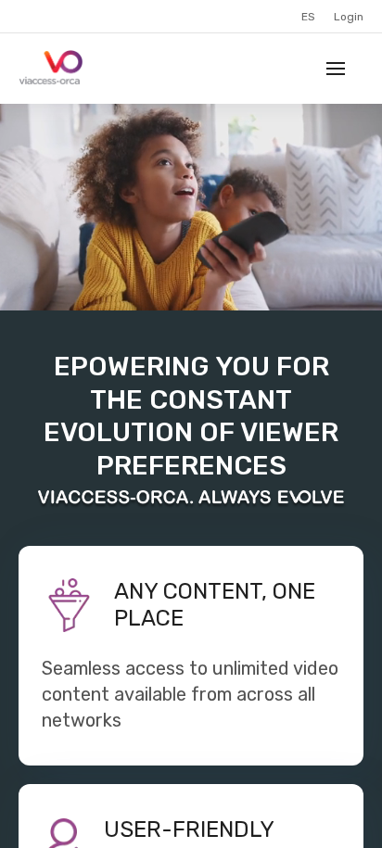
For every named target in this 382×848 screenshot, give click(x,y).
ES (308, 16)
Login (348, 16)
